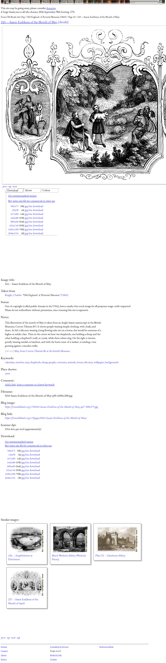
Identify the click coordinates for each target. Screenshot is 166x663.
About (55, 2)
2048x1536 (13, 233)
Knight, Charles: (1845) (36, 295)
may (27, 362)
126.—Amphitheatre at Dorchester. (20, 557)
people (52, 362)
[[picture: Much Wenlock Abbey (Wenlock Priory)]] (70, 539)
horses (80, 362)
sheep (45, 362)
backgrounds (111, 362)
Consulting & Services (59, 646)
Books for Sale (56, 655)
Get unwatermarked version (22, 195)
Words (45, 2)
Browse (25, 2)
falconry (88, 362)
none (7, 373)
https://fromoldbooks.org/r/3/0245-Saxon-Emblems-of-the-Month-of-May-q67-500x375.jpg (51, 406)
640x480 (15, 217)
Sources (36, 2)
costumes (62, 362)
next (15, 186)
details (63, 22)
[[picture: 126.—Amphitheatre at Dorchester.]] (26, 539)
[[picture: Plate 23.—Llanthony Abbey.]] (117, 539)
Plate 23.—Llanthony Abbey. (110, 555)
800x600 (15, 221)
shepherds (35, 362)
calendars (10, 362)
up (10, 186)
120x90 (15, 210)
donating (51, 8)
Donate (15, 2)
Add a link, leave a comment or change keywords (30, 384)
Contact (4, 650)
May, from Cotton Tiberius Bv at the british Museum (42, 351)
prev (5, 186)
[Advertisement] (27, 257)
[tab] (14, 190)
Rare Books (67, 2)
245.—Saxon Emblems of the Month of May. (29, 22)
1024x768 (14, 225)
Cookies (53, 659)
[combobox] (144, 2)
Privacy (4, 659)
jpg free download (34, 206)
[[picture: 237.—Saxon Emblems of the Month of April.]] (26, 583)
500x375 (15, 206)
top (18, 637)
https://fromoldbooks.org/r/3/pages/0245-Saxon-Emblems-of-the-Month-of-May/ (46, 418)
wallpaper (99, 362)
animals (71, 362)
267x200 (15, 214)
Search (79, 2)
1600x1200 (13, 229)
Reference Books (106, 646)
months (20, 362)
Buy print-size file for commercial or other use (31, 201)
